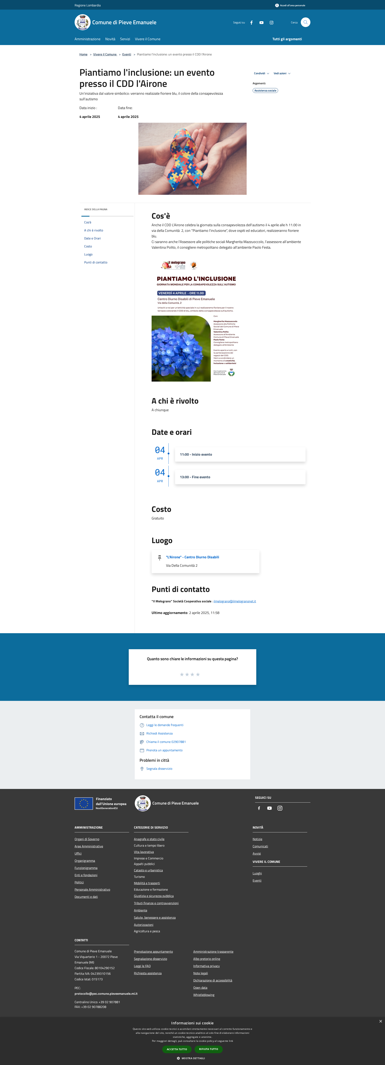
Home (83, 54)
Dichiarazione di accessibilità (212, 980)
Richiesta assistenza (148, 973)
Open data (200, 987)
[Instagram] (270, 22)
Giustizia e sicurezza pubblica (154, 895)
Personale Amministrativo (92, 889)
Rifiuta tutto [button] (208, 1049)
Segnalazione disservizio (150, 958)
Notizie (257, 839)
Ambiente (140, 910)
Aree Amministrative (89, 846)
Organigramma (85, 860)
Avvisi (257, 853)
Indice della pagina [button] (95, 209)
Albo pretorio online (206, 958)
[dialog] (192, 1041)
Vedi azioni (280, 73)
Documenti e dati (86, 896)
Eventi (126, 54)
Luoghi (257, 873)
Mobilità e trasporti (147, 883)
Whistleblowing (203, 994)
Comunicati (260, 846)
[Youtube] (260, 22)
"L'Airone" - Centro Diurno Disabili (192, 557)
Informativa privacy (206, 966)
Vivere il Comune (105, 54)
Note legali (200, 973)
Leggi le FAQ (142, 966)
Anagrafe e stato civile (149, 839)
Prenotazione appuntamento (153, 951)
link (231, 1041)
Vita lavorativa (144, 851)
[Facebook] (250, 22)
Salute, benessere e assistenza (155, 917)
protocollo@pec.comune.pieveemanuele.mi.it (106, 993)
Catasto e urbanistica (148, 870)
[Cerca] (305, 22)
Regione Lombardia (88, 5)
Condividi (260, 73)
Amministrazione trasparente (213, 951)
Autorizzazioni (143, 924)
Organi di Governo (87, 839)
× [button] (380, 1021)
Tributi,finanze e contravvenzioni (156, 903)
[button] (192, 1058)
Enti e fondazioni (86, 875)
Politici (79, 882)
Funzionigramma (86, 867)
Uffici (78, 853)
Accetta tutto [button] (177, 1049)
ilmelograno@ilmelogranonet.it (235, 601)
